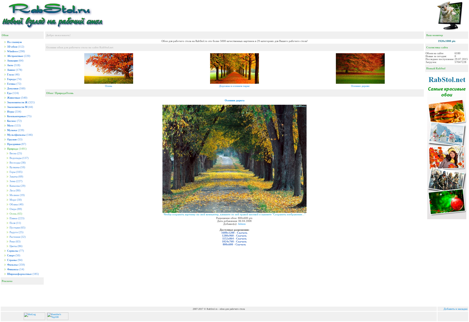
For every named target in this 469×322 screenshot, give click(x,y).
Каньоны (17, 186)
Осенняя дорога (235, 100)
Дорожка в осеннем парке (234, 85)
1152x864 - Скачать (234, 238)
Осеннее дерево (360, 85)
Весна (15, 153)
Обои (49, 93)
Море (15, 199)
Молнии (17, 195)
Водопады (19, 158)
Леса (15, 190)
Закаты (16, 176)
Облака (16, 204)
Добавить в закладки (456, 308)
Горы (15, 172)
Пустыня (17, 227)
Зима (15, 181)
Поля (15, 223)
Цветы (15, 246)
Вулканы (17, 167)
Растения (17, 237)
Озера (15, 209)
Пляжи (16, 218)
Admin (242, 223)
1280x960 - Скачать (234, 235)
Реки (15, 241)
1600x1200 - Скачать (234, 232)
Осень (108, 85)
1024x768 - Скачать (234, 241)
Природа (60, 93)
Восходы (17, 162)
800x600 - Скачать (234, 244)
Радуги (16, 232)
